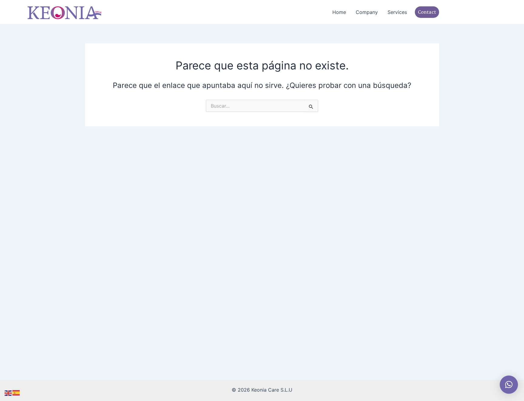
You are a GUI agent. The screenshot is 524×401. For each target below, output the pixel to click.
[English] (8, 392)
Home (339, 12)
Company (367, 12)
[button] (422, 12)
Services (397, 12)
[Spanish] (16, 392)
